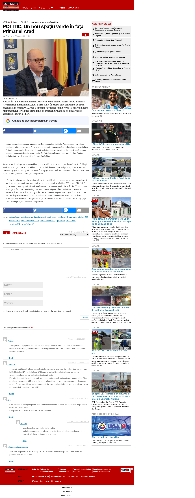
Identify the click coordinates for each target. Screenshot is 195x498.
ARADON (6, 22)
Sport (52, 8)
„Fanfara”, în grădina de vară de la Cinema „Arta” (112, 69)
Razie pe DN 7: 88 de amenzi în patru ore (110, 352)
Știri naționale (72, 476)
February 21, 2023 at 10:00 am (78, 422)
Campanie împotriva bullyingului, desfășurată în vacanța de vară (108, 29)
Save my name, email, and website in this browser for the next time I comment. (38, 310)
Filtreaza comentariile (78, 232)
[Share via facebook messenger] (69, 130)
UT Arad (97, 121)
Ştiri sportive (101, 87)
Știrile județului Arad (40, 476)
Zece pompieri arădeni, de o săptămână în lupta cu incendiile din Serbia (111, 270)
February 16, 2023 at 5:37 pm (78, 363)
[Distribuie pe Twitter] (48, 130)
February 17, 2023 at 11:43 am (78, 445)
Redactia (35, 469)
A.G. (8, 35)
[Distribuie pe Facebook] (18, 130)
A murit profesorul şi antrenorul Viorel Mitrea (110, 81)
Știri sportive (56, 481)
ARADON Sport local (105, 414)
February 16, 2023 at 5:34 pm (78, 339)
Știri (20, 476)
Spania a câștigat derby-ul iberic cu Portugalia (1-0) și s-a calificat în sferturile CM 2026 (112, 63)
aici (32, 327)
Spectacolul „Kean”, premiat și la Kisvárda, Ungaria (113, 35)
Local (15, 22)
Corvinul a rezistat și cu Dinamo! (108, 40)
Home (25, 8)
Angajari (73, 8)
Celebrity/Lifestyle (87, 476)
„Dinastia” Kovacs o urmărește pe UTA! (111, 144)
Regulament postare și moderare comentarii (102, 470)
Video (42, 8)
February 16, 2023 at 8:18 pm (78, 398)
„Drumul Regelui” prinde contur (108, 52)
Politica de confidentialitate (46, 470)
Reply (11, 358)
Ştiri (33, 8)
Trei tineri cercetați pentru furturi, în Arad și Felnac (113, 46)
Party (62, 8)
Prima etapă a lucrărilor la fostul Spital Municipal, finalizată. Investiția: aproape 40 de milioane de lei (111, 221)
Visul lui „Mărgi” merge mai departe (110, 57)
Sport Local (44, 481)
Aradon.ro (23, 469)
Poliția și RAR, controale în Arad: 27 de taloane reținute (111, 179)
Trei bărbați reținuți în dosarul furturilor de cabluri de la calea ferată (111, 309)
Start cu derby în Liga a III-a (105, 437)
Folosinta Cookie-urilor (63, 470)
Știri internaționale (57, 476)
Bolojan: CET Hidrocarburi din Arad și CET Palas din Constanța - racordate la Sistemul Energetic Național (111, 396)
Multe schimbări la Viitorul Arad (108, 75)
